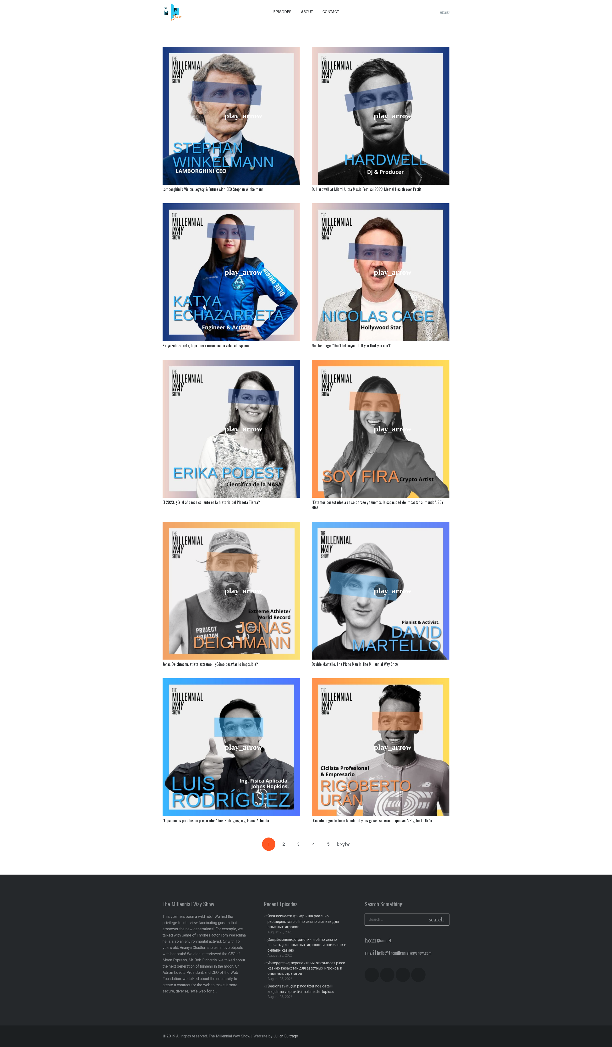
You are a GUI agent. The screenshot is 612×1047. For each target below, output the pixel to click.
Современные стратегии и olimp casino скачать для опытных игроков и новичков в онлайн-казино (307, 945)
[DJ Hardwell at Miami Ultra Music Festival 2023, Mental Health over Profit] (380, 116)
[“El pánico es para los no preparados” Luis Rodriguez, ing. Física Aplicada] (231, 747)
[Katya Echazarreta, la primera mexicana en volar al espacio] (231, 272)
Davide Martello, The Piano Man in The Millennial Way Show (355, 664)
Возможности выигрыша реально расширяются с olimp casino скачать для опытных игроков (303, 921)
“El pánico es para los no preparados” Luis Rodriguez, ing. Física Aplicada (216, 820)
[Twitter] (425, 12)
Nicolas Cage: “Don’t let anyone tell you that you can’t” (352, 345)
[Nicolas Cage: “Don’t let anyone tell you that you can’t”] (380, 272)
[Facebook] (416, 12)
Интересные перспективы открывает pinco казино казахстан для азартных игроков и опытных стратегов (306, 968)
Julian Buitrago (285, 1036)
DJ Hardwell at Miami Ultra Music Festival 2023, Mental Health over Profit (366, 189)
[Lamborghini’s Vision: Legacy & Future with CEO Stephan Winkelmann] (231, 116)
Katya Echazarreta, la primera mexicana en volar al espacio (206, 345)
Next (343, 844)
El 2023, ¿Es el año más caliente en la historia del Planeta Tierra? (211, 502)
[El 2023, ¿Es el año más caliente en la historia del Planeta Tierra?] (231, 429)
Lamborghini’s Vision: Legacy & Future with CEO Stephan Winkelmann (213, 189)
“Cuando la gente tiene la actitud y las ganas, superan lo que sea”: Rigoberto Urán (372, 820)
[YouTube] (397, 12)
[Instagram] (406, 12)
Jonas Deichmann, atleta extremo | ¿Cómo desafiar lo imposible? (210, 664)
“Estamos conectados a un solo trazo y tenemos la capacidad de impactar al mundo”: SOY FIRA (377, 504)
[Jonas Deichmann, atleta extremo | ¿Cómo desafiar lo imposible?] (231, 591)
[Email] (444, 12)
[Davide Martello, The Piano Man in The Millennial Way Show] (380, 591)
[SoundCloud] (435, 12)
